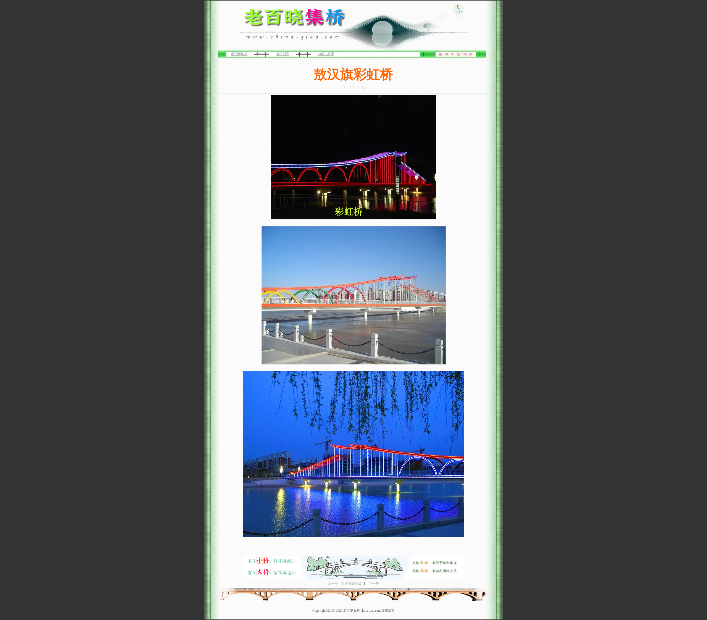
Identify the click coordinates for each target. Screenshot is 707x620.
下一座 (374, 583)
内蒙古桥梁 (326, 54)
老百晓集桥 (239, 54)
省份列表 (282, 54)
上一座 (333, 583)
